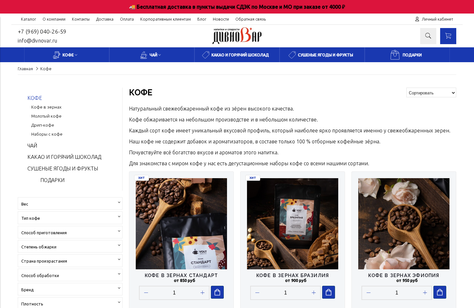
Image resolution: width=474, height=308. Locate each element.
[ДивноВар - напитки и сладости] (237, 44)
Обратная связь (250, 19)
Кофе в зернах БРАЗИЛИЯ (292, 275)
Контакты (81, 19)
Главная (25, 68)
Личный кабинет (437, 19)
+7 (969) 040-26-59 (42, 31)
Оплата (127, 19)
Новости (221, 19)
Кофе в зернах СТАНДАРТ (181, 275)
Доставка (105, 19)
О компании (54, 19)
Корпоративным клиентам (165, 19)
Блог (201, 19)
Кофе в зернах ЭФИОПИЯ (403, 275)
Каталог (28, 19)
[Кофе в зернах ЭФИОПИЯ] (403, 223)
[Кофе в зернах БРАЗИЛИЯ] (292, 223)
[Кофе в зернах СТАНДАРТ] (181, 223)
